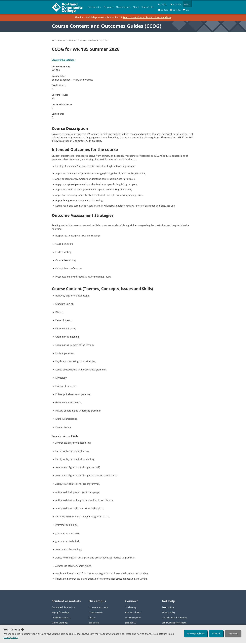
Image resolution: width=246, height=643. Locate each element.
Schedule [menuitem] (123, 7)
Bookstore (94, 622)
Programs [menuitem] (108, 7)
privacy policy (11, 637)
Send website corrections (174, 622)
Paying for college (60, 612)
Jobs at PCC (130, 622)
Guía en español (133, 617)
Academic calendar (61, 617)
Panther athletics (133, 612)
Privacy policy (168, 612)
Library (92, 617)
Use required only (196, 633)
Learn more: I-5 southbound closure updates (147, 17)
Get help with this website (174, 617)
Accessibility (168, 607)
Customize (233, 633)
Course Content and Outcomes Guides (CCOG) (106, 26)
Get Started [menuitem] (93, 7)
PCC (54, 40)
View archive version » (63, 59)
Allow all (216, 633)
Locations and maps (98, 607)
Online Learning (59, 622)
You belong (130, 607)
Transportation (96, 612)
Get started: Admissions (63, 607)
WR (106, 40)
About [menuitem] (136, 7)
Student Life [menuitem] (147, 7)
